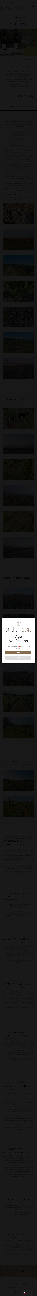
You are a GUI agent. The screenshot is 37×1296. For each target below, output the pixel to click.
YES (18, 652)
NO (18, 658)
